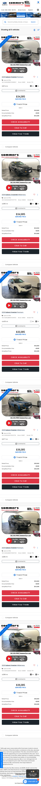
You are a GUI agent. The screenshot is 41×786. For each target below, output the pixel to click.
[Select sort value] (37, 29)
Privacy (26, 776)
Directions (22, 10)
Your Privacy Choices (19, 783)
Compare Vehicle (11, 147)
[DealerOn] (20, 774)
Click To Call (20, 128)
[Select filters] (34, 29)
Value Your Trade (20, 134)
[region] (20, 113)
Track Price (21, 104)
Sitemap (21, 776)
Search (33, 22)
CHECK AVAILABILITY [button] (20, 122)
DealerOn (15, 776)
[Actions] (37, 77)
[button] (8, 9)
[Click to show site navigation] (38, 9)
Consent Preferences (1, 760)
